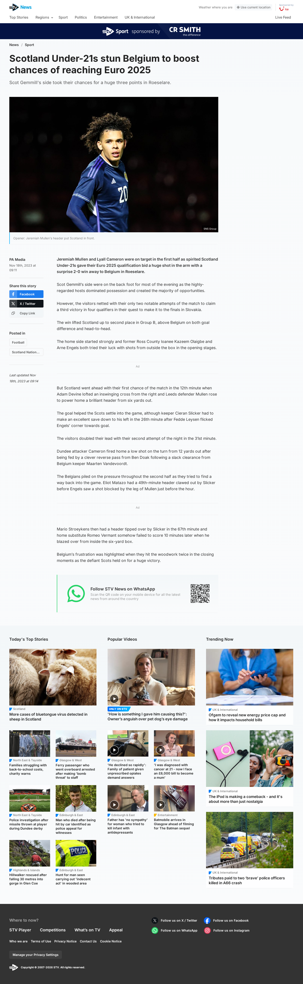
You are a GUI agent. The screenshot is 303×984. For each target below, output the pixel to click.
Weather (205, 7)
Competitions (53, 930)
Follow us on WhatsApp (179, 930)
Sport (63, 17)
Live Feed (283, 17)
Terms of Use (41, 941)
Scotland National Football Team (27, 352)
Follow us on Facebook (231, 920)
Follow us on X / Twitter (179, 920)
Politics (81, 17)
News (14, 45)
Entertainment (106, 17)
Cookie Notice (111, 941)
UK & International (140, 17)
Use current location (255, 7)
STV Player (20, 930)
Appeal (116, 930)
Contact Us (88, 941)
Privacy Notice (65, 941)
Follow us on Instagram (231, 930)
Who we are (18, 941)
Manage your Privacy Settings (36, 955)
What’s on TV (87, 930)
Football (18, 342)
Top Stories (18, 17)
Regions (42, 17)
